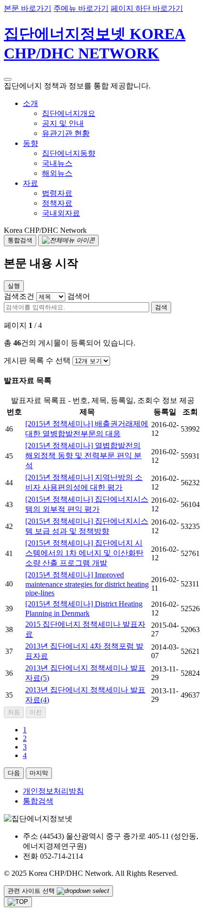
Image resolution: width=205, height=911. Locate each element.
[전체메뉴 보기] (68, 240)
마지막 (39, 773)
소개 (30, 103)
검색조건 (19, 296)
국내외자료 (61, 213)
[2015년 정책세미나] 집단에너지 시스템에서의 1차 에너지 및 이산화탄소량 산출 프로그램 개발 (84, 553)
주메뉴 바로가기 (81, 8)
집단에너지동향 (68, 153)
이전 (36, 712)
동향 (30, 143)
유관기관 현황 (66, 133)
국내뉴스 (57, 163)
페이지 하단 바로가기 (147, 8)
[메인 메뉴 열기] (7, 79)
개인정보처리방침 (53, 791)
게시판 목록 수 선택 (37, 360)
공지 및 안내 (63, 123)
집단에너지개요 (68, 113)
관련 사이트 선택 (32, 890)
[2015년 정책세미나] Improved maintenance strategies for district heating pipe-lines (87, 584)
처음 (14, 712)
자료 (30, 183)
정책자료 (57, 203)
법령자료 (57, 193)
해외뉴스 (57, 173)
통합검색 (38, 801)
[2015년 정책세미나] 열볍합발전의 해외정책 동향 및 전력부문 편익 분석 (83, 455)
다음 (14, 773)
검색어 (78, 296)
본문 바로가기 (27, 8)
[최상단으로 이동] (18, 902)
